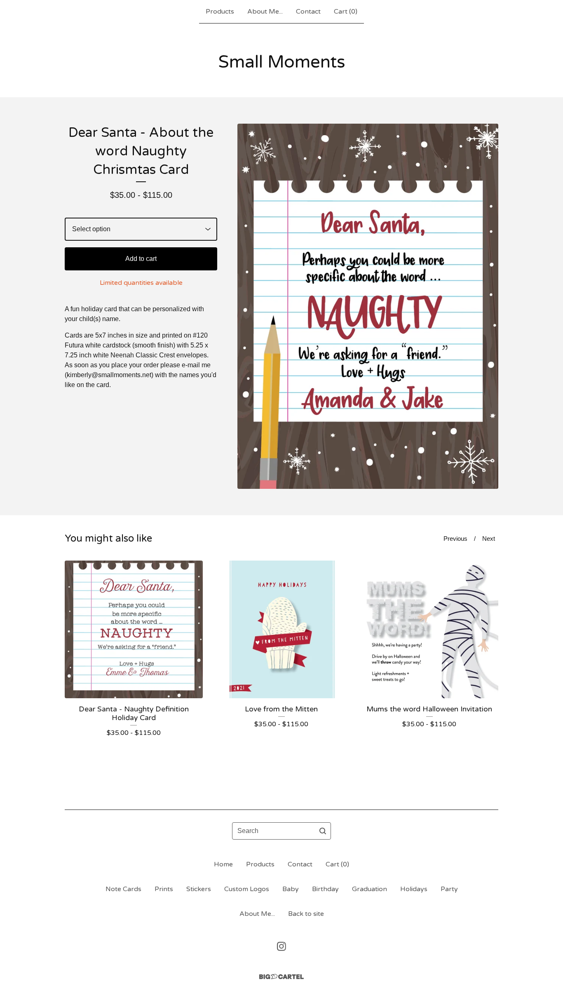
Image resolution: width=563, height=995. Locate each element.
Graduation (369, 889)
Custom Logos (246, 889)
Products (220, 11)
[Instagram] (281, 946)
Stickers (198, 889)
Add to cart (141, 258)
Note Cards (123, 889)
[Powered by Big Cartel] (281, 977)
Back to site (306, 914)
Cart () (345, 11)
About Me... (265, 11)
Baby (290, 889)
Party (449, 889)
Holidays (413, 889)
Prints (164, 889)
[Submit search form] (323, 831)
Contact (308, 11)
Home (223, 864)
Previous (455, 538)
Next (488, 538)
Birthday (325, 889)
